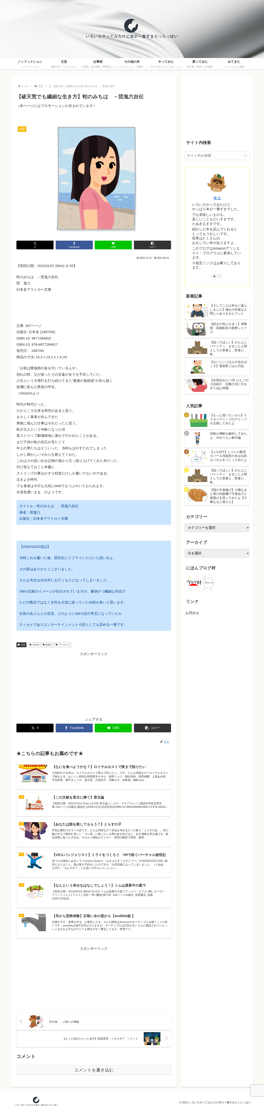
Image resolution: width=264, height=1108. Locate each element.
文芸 (23, 644)
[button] (152, 245)
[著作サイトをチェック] (214, 276)
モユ (217, 198)
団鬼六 (48, 644)
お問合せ (192, 613)
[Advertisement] (93, 684)
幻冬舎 (35, 644)
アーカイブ (64, 644)
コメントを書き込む (94, 1070)
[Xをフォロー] (219, 276)
